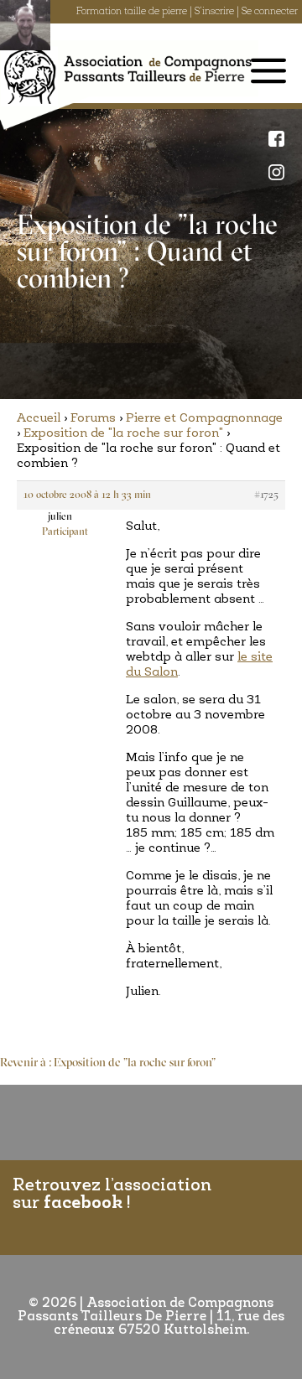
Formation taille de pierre (131, 12)
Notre (281, 171)
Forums (93, 418)
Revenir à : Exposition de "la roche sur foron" (108, 1063)
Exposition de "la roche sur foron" (123, 434)
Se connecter (270, 12)
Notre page (281, 138)
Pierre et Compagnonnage (204, 418)
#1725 (266, 495)
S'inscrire (214, 12)
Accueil (38, 418)
